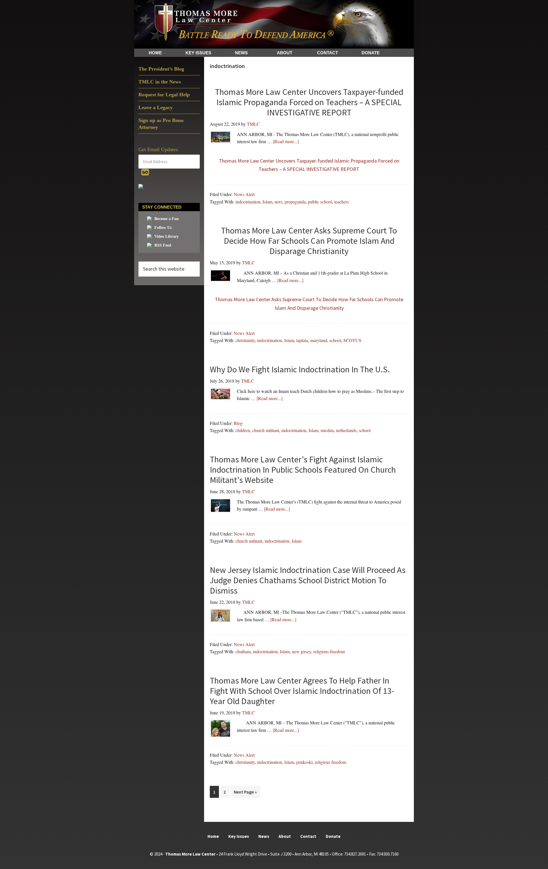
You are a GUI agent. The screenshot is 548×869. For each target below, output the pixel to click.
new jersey (301, 651)
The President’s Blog (161, 69)
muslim (327, 430)
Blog (238, 423)
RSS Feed (162, 245)
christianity (245, 340)
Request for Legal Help (164, 94)
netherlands (346, 430)
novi (278, 202)
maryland (318, 340)
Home (213, 836)
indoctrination (247, 202)
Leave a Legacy (155, 107)
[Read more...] (286, 141)
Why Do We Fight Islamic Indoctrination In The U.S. (300, 369)
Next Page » (245, 793)
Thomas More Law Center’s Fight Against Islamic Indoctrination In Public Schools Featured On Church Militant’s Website (303, 469)
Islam (267, 202)
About (285, 836)
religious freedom (329, 651)
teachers (341, 202)
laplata (302, 340)
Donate (333, 836)
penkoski (304, 762)
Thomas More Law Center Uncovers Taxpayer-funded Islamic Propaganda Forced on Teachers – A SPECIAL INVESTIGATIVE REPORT (309, 164)
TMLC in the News (159, 82)
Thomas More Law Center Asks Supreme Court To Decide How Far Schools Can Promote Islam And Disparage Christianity (309, 303)
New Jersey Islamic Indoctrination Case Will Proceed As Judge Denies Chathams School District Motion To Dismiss (308, 580)
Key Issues (238, 836)
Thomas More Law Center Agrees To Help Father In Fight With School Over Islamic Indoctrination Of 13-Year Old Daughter (302, 690)
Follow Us (163, 227)
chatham (243, 651)
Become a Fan (166, 219)
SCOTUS (352, 340)
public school (320, 202)
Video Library (166, 236)
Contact (308, 836)
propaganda (295, 202)
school (335, 340)
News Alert (244, 194)
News (263, 836)
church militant (265, 430)
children (242, 430)
